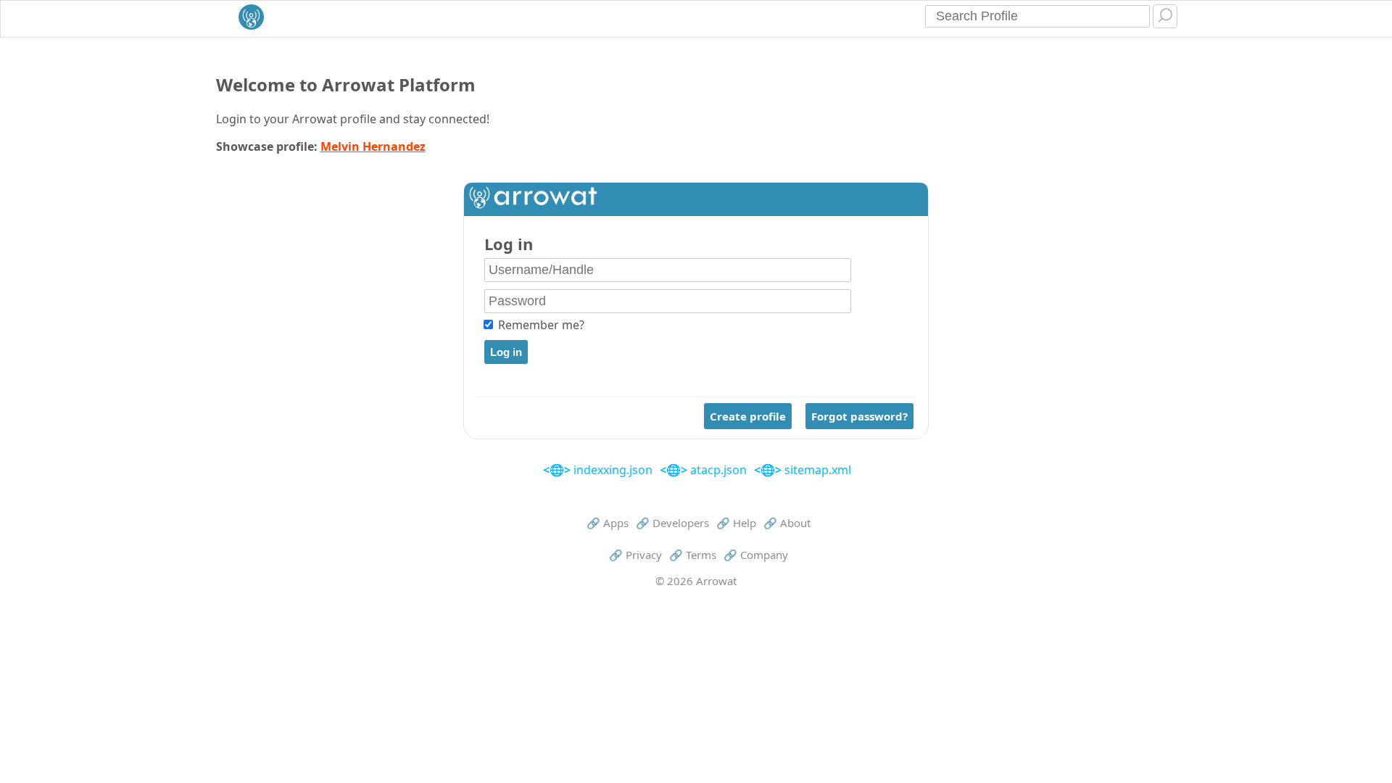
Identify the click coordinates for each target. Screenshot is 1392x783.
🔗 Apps (608, 522)
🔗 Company (756, 554)
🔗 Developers (672, 522)
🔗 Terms (692, 554)
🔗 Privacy (635, 554)
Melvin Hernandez (373, 146)
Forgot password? (859, 416)
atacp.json (717, 470)
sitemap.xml (816, 470)
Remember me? (541, 325)
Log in (508, 243)
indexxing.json (611, 470)
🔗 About (787, 522)
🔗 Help (736, 522)
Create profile (748, 416)
